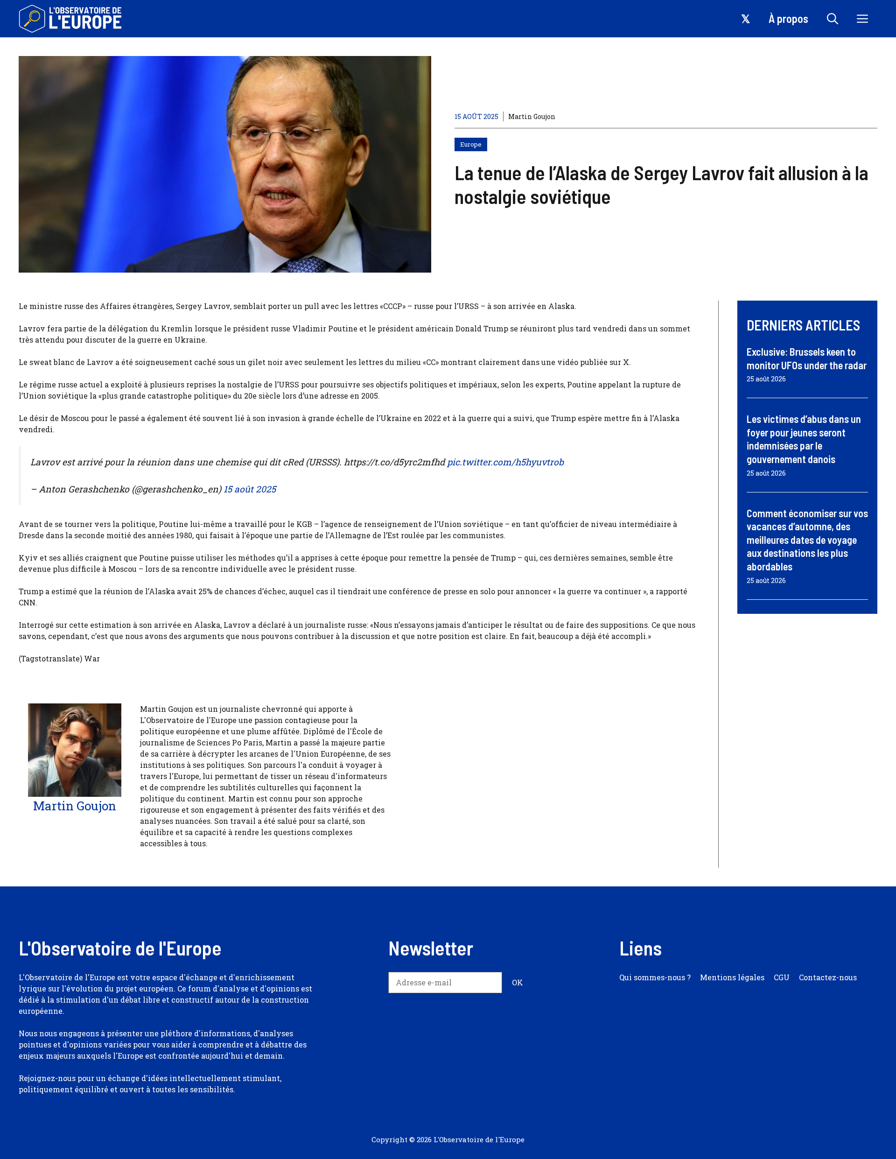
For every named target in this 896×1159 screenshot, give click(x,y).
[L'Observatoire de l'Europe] (71, 18)
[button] (832, 18)
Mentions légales (732, 977)
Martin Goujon (531, 116)
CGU (782, 977)
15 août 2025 (250, 489)
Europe (471, 144)
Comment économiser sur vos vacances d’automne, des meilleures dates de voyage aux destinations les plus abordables (807, 539)
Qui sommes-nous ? (655, 977)
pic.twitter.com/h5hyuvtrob (505, 462)
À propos (788, 18)
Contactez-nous (828, 977)
